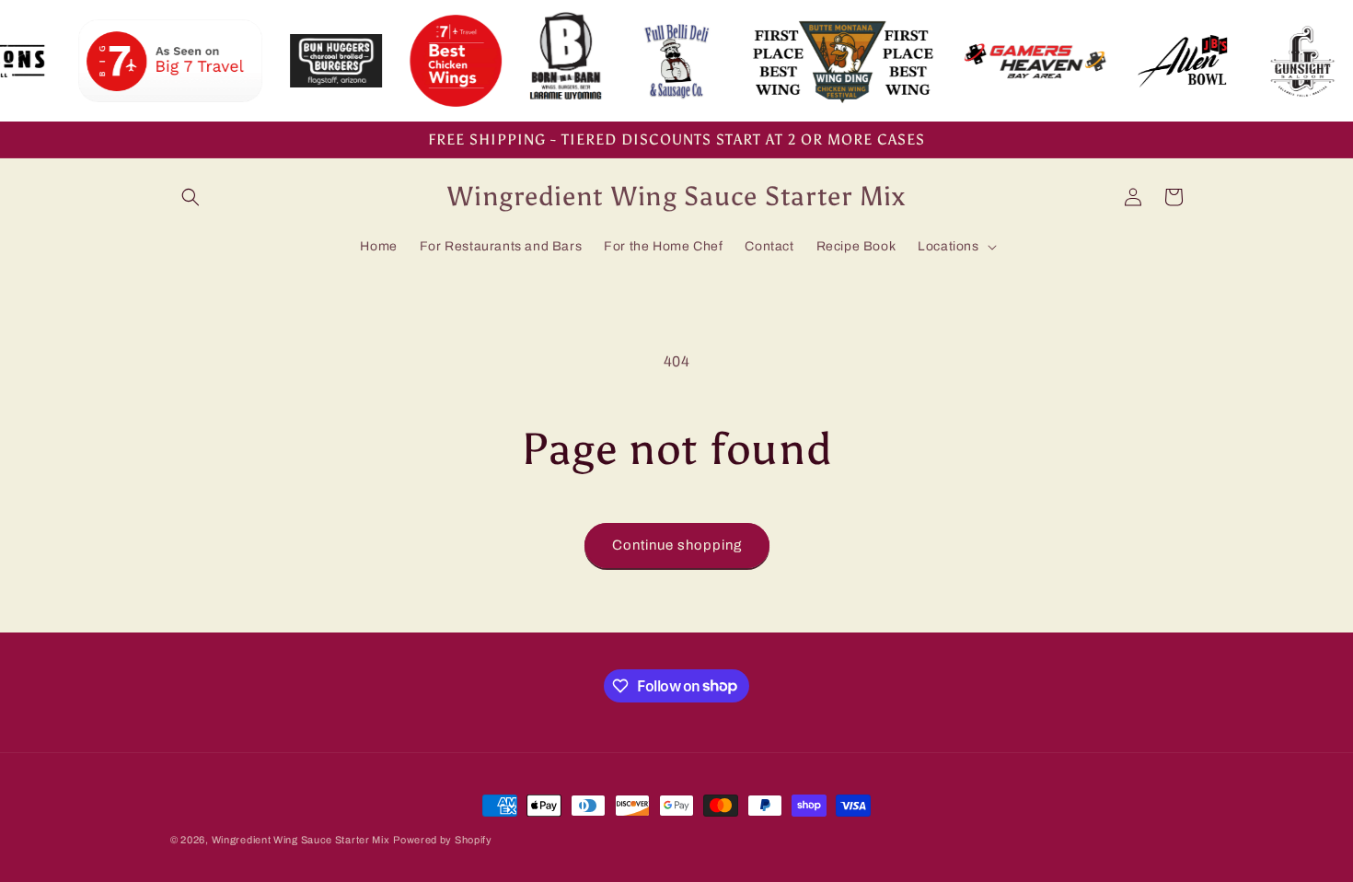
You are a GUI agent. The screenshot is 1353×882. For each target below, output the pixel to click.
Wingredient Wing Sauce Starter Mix (301, 839)
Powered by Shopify (442, 839)
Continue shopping (677, 545)
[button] (190, 197)
